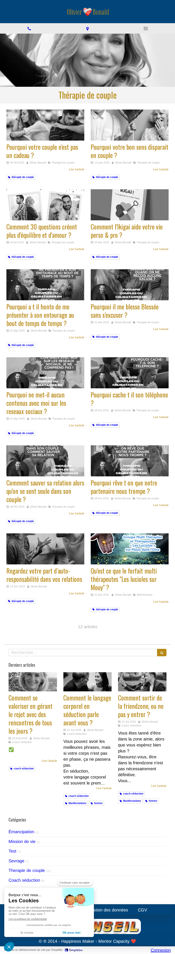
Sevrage (16, 861)
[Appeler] (29, 28)
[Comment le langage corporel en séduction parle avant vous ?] (87, 682)
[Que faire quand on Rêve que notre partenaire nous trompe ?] (130, 460)
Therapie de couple (27, 870)
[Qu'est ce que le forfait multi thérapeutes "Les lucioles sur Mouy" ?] (130, 548)
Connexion (161, 950)
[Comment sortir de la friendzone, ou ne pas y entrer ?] (142, 682)
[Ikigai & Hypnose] (130, 125)
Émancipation (21, 831)
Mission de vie (22, 841)
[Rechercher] (161, 652)
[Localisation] (87, 28)
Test (12, 851)
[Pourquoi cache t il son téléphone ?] (130, 372)
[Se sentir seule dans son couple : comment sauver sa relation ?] (45, 460)
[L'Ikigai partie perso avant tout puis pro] (130, 204)
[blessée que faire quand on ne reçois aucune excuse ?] (130, 284)
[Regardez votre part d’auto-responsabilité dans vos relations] (45, 548)
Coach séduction (24, 880)
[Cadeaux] (45, 125)
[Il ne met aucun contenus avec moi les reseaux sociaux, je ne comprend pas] (45, 372)
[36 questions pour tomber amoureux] (45, 204)
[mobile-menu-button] (146, 28)
